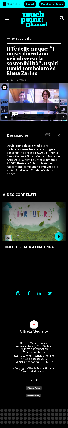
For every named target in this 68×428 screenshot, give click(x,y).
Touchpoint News (52, 4)
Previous (5, 232)
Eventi (30, 4)
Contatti (34, 380)
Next (63, 232)
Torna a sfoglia (21, 38)
